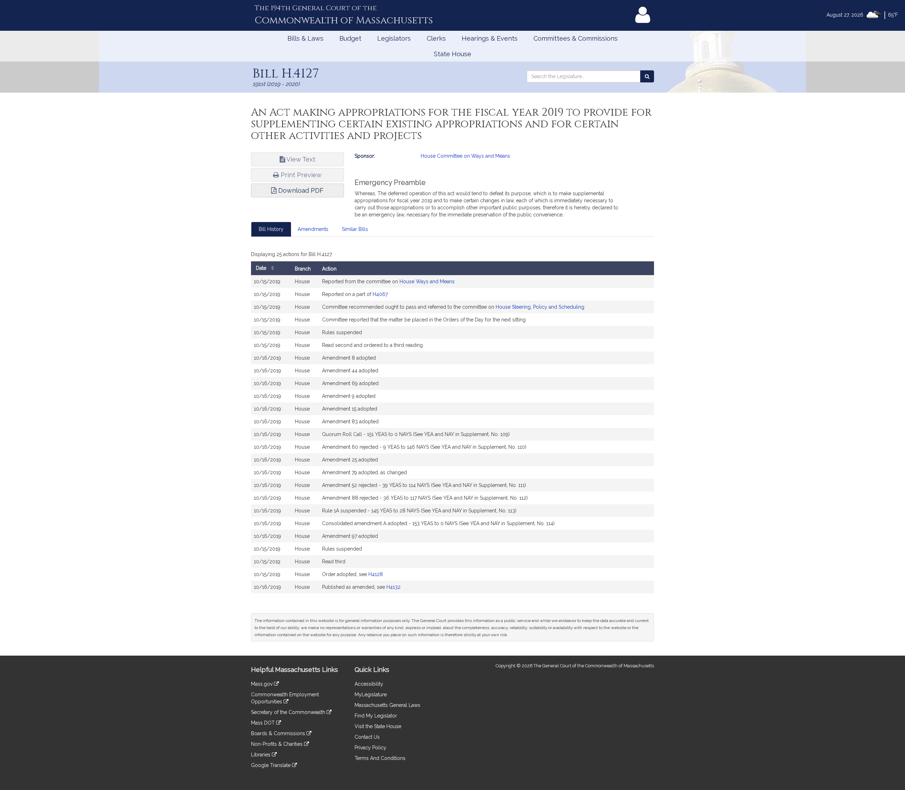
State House (452, 54)
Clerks (436, 38)
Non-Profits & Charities (277, 744)
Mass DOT (263, 723)
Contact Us (367, 737)
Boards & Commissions (278, 733)
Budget (350, 38)
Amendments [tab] (313, 229)
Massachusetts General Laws (387, 705)
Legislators (394, 38)
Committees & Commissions (575, 38)
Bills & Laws (305, 38)
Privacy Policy (370, 747)
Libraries (261, 754)
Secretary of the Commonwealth (289, 712)
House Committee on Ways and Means (465, 156)
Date (262, 268)
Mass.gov (262, 684)
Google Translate (271, 765)
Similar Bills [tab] (355, 229)
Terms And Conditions (380, 758)
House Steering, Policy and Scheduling (540, 307)
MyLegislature (371, 694)
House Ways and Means (427, 281)
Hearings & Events (490, 38)
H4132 (393, 587)
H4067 (380, 294)
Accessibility (369, 684)
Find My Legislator (376, 716)
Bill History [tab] (271, 229)
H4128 (375, 574)
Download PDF (299, 190)
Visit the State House (378, 726)
